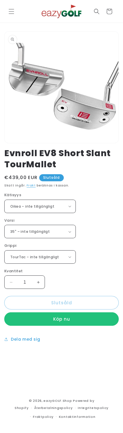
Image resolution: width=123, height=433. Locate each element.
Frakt (31, 185)
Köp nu (61, 319)
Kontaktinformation (77, 416)
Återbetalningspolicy (53, 408)
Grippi (10, 245)
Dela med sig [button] (25, 339)
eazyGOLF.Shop (57, 400)
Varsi (9, 220)
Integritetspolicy (93, 408)
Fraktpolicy (43, 416)
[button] (11, 11)
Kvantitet (13, 271)
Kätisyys (12, 195)
